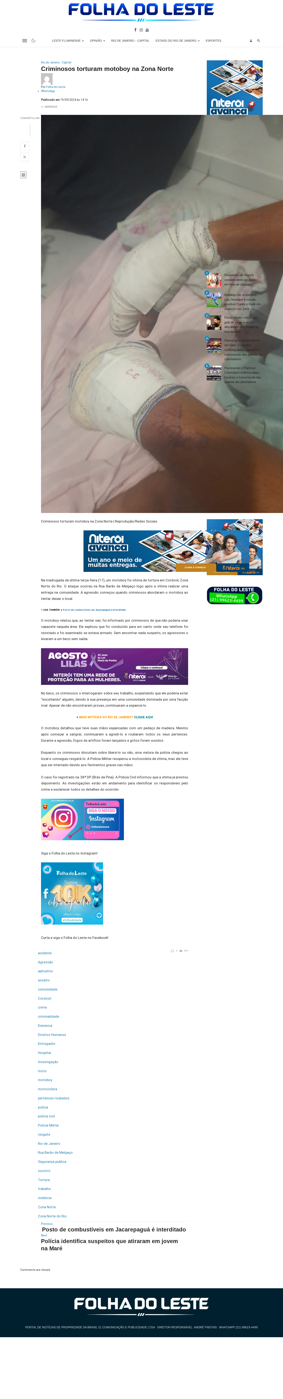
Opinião (96, 40)
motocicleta (47, 1089)
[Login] (251, 40)
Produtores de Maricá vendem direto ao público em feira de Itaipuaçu (241, 279)
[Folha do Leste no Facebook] (135, 30)
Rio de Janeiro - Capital (56, 62)
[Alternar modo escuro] (33, 41)
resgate (44, 1134)
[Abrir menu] (24, 40)
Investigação (48, 1062)
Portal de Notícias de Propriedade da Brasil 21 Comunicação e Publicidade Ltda (90, 1327)
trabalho (44, 1189)
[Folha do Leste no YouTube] (147, 30)
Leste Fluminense (66, 40)
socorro (44, 1171)
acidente (45, 953)
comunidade (47, 989)
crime (42, 1007)
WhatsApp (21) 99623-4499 (238, 1327)
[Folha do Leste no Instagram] (141, 30)
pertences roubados (53, 1098)
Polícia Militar (48, 1125)
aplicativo (45, 971)
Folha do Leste (55, 87)
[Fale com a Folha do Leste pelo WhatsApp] (235, 595)
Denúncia (45, 1025)
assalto (44, 980)
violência (45, 1198)
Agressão (45, 962)
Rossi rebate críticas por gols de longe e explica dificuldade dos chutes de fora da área (241, 324)
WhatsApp (48, 91)
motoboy (45, 1080)
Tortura (44, 1180)
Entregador (47, 1044)
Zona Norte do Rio (52, 1216)
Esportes (213, 40)
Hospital (44, 1053)
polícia (43, 1107)
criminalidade (48, 1016)
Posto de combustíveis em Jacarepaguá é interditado (114, 1229)
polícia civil (46, 1116)
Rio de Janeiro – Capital (130, 40)
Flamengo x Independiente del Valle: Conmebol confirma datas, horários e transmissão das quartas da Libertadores (243, 350)
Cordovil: (45, 998)
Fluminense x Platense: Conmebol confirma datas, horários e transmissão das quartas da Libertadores (242, 375)
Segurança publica (52, 1162)
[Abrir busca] (259, 40)
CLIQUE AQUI (143, 717)
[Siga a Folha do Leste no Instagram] (82, 821)
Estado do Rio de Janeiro (176, 40)
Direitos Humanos (52, 1035)
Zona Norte (47, 1207)
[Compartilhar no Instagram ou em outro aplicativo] (23, 174)
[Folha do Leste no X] (24, 157)
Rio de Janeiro (49, 1143)
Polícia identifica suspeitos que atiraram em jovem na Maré (109, 1245)
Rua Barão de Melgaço (55, 1152)
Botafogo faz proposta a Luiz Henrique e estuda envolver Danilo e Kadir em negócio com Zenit (242, 302)
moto (42, 1071)
